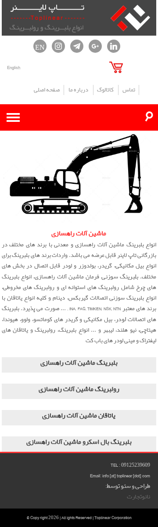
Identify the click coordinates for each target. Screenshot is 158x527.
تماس (128, 90)
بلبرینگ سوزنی (119, 276)
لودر (120, 319)
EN (40, 46)
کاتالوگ (105, 90)
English (13, 67)
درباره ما (78, 90)
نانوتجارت (138, 496)
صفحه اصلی (47, 90)
